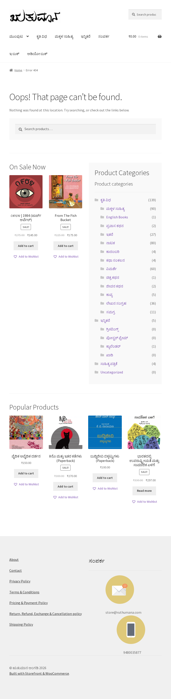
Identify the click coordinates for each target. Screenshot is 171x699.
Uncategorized (111, 372)
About (14, 559)
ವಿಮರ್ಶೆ (111, 268)
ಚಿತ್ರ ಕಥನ (112, 277)
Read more (144, 491)
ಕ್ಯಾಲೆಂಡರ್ (113, 346)
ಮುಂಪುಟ (16, 36)
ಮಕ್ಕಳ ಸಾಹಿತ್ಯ (64, 36)
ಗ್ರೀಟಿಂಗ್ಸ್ (112, 329)
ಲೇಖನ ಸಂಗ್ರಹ (116, 303)
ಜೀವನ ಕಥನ (114, 286)
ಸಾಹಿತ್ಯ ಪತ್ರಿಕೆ (108, 363)
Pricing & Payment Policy (28, 603)
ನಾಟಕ (110, 243)
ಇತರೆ (109, 234)
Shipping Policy (21, 624)
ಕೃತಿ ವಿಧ (42, 36)
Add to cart (26, 246)
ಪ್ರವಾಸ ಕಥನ (115, 225)
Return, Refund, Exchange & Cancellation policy (45, 613)
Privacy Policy (19, 581)
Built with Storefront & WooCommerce (39, 673)
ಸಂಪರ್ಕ (103, 36)
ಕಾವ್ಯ (109, 294)
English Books (117, 217)
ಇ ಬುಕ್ (14, 53)
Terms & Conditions (24, 592)
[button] (26, 256)
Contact (15, 570)
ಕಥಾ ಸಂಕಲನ (115, 260)
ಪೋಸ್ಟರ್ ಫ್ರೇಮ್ (117, 338)
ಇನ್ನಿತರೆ (85, 36)
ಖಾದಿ (109, 355)
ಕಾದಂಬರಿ (112, 251)
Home (18, 70)
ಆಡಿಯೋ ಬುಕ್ (37, 53)
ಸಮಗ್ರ (110, 312)
